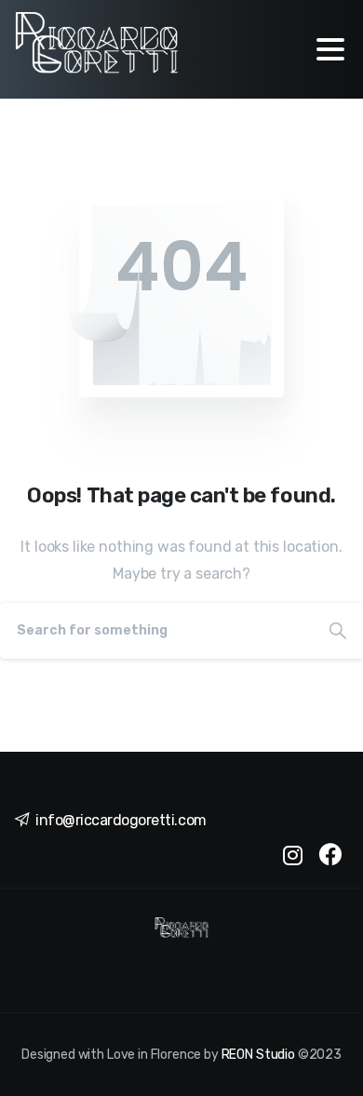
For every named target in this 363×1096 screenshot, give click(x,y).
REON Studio (258, 1055)
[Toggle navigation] (330, 49)
